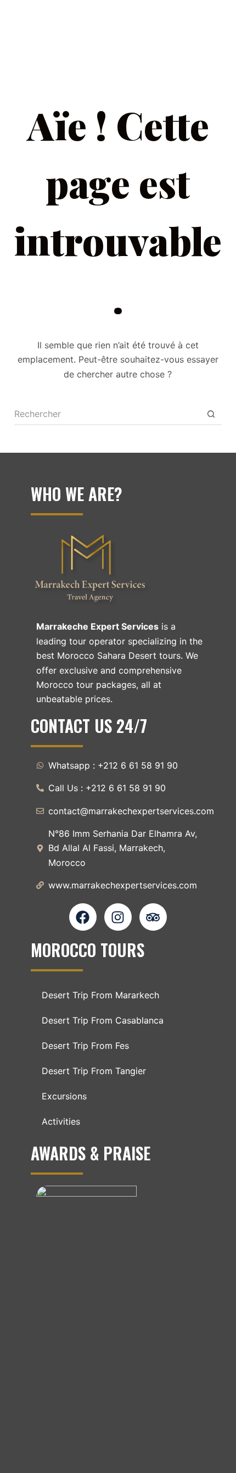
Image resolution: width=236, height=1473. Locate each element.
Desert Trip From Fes (85, 1045)
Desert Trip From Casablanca (103, 1020)
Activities (61, 1121)
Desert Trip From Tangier (94, 1070)
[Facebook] (83, 917)
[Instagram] (118, 917)
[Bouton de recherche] (211, 414)
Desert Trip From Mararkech (100, 995)
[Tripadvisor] (153, 917)
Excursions (64, 1096)
